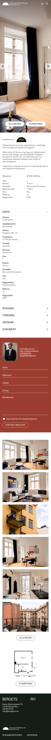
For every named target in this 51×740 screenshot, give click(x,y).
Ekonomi (8, 322)
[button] (3, 66)
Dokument (9, 329)
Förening (8, 315)
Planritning (36, 124)
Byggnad (8, 308)
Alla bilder (14, 124)
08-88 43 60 (7, 709)
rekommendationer (12, 735)
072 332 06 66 (25, 353)
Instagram (32, 735)
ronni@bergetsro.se (28, 355)
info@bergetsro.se (10, 711)
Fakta (6, 211)
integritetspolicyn (29, 419)
